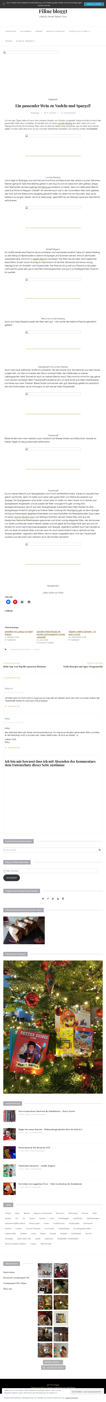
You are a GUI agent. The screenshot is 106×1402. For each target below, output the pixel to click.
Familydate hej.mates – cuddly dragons (36, 1166)
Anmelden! (11, 878)
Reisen (8, 41)
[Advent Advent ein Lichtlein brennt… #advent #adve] (45, 1334)
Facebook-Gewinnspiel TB (16, 1277)
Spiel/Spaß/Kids (24, 1239)
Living (33, 1233)
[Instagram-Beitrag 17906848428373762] (61, 1270)
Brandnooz (73, 1213)
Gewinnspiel (34, 1223)
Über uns (7, 1289)
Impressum (9, 1272)
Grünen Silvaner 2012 (24, 517)
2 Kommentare (69, 113)
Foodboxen (77, 1218)
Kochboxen (88, 1223)
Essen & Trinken (25, 41)
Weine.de (46, 187)
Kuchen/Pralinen (33, 1228)
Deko (94, 1213)
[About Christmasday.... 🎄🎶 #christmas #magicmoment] (61, 1302)
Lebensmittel (10, 1233)
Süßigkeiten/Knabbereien (68, 1239)
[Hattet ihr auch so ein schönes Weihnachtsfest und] (45, 1302)
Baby (17, 1213)
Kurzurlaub (49, 1228)
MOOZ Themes (46, 1387)
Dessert (8, 1218)
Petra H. (9, 688)
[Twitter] (43, 899)
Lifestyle (23, 1233)
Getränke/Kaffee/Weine (21, 649)
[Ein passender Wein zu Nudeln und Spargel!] (31, 71)
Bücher (85, 1213)
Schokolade (76, 1233)
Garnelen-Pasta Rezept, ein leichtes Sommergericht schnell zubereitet (51, 634)
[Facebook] (48, 899)
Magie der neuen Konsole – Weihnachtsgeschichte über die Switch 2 (50, 1129)
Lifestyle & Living (78, 31)
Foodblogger (63, 1218)
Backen (27, 1213)
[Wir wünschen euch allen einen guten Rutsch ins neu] (61, 1286)
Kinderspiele (74, 1223)
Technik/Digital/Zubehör (15, 1244)
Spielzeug (49, 1239)
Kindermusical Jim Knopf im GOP (34, 1147)
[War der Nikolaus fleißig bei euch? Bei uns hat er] (61, 1318)
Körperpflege (63, 1228)
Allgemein (26, 31)
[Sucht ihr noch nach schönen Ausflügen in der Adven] (61, 1334)
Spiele (37, 1239)
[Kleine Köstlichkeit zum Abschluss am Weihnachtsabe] (45, 1318)
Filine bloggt (53, 11)
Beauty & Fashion (56, 31)
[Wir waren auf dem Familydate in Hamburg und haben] (61, 1350)
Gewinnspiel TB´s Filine (15, 1283)
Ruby (7, 718)
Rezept (53, 1233)
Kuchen (18, 1228)
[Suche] (100, 850)
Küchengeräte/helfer (82, 1228)
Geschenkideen (93, 1218)
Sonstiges (9, 1239)
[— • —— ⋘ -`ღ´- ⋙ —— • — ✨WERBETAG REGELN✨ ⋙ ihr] (45, 1270)
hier (92, 376)
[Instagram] (63, 899)
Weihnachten (45, 1244)
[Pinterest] (52, 899)
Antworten (14, 706)
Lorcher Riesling (65, 123)
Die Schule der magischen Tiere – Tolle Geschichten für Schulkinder (50, 1184)
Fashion (42, 1218)
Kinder (38, 31)
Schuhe (88, 1233)
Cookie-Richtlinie (71, 1398)
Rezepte (63, 1233)
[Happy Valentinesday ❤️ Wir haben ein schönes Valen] (45, 1286)
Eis (24, 1218)
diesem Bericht (40, 259)
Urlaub (33, 1244)
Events (32, 1218)
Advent (8, 1213)
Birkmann (60, 1213)
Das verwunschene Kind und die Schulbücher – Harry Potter (46, 1111)
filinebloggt (35, 113)
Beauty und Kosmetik (43, 1213)
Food (52, 1218)
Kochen (36, 649)
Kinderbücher (59, 1223)
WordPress (70, 1387)
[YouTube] (57, 899)
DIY (16, 1218)
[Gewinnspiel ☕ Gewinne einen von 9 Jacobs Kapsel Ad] (45, 1350)
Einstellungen (94, 4)
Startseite (10, 31)
